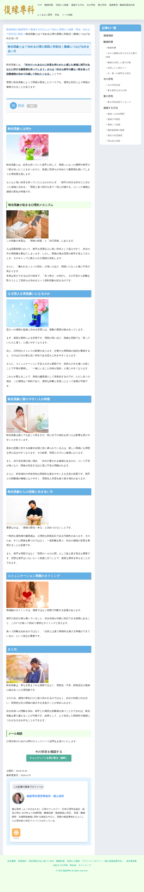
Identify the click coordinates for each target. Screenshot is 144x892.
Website (16, 838)
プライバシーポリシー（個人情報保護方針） (103, 861)
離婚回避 (49, 5)
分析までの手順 (60, 865)
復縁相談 (108, 35)
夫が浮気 (91, 5)
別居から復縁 (62, 5)
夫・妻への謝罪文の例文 (119, 73)
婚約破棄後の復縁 (116, 130)
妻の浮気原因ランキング (119, 102)
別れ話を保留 (114, 141)
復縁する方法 (77, 5)
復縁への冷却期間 (116, 114)
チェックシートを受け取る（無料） (49, 758)
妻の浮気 (108, 96)
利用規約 (22, 861)
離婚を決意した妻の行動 (119, 62)
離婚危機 (112, 48)
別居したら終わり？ (117, 68)
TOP (39, 5)
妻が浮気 (102, 5)
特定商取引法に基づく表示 (41, 861)
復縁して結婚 (114, 124)
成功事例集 (131, 861)
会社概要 (11, 861)
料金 (57, 15)
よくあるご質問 (44, 15)
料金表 (73, 865)
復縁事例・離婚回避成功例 (122, 5)
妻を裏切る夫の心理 (117, 90)
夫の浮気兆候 (114, 85)
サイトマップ (84, 865)
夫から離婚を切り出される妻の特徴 (121, 55)
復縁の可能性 (114, 119)
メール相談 (67, 15)
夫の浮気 (108, 79)
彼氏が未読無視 (115, 135)
